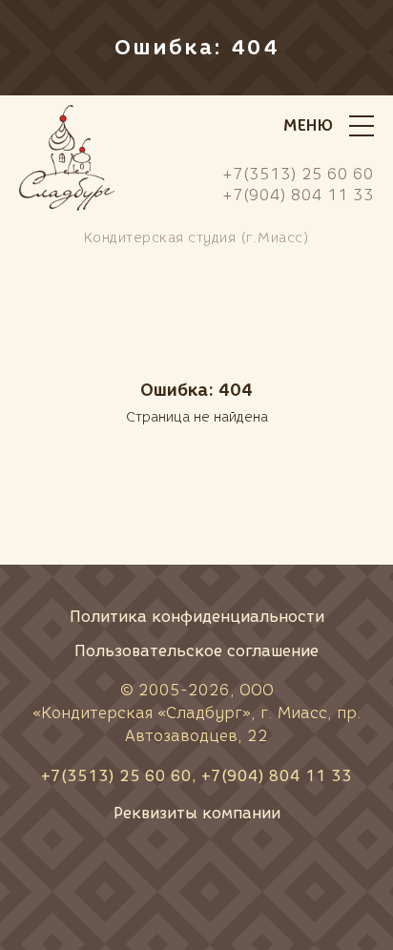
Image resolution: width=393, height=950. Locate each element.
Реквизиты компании (197, 813)
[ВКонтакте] (132, 878)
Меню (308, 125)
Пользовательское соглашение (196, 651)
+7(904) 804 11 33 (276, 776)
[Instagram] (261, 878)
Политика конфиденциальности (197, 617)
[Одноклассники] (196, 878)
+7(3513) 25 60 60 (116, 776)
